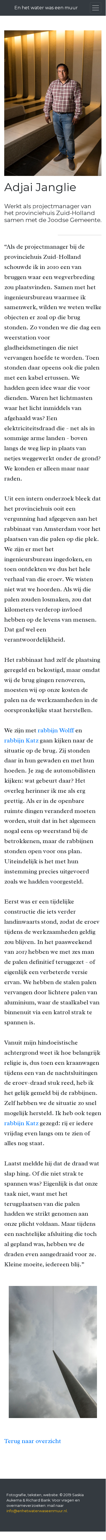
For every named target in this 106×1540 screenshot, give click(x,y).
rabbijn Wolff (56, 730)
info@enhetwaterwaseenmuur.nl (36, 1511)
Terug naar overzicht (32, 1441)
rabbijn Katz (21, 740)
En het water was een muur (46, 7)
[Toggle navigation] (95, 7)
